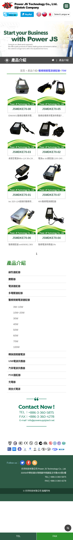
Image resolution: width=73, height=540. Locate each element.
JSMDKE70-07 (51, 194)
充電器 (12, 382)
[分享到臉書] (28, 462)
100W (16, 347)
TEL (18, 536)
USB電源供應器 (16, 361)
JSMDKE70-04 (51, 237)
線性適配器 (14, 272)
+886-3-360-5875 (58, 477)
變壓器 (12, 279)
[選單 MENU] (66, 6)
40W (15, 324)
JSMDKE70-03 (21, 152)
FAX (55, 536)
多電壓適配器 (15, 293)
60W (15, 335)
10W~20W (18, 312)
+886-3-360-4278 (58, 481)
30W (15, 318)
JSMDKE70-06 (21, 237)
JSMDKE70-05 (51, 109)
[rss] (34, 462)
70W (63, 70)
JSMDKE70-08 (21, 109)
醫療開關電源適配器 (49, 70)
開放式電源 (14, 389)
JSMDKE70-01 (21, 194)
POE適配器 (14, 375)
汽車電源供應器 (16, 368)
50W (15, 329)
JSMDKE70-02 (51, 152)
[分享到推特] (22, 462)
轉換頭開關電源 (16, 354)
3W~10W (18, 307)
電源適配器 (14, 286)
